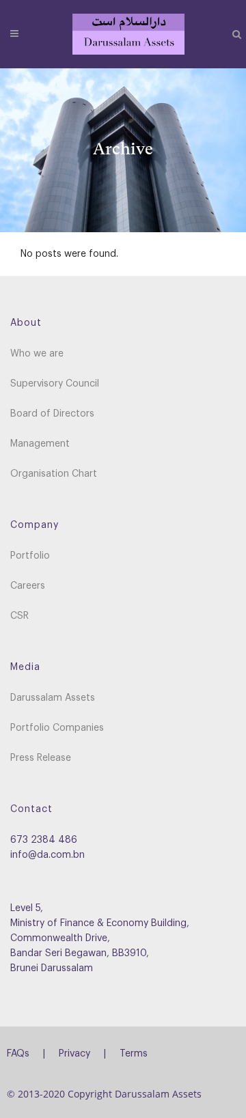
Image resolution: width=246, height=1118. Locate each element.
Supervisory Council (54, 384)
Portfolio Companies (57, 728)
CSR (19, 616)
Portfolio (30, 556)
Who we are (37, 354)
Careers (27, 586)
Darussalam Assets (52, 698)
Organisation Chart (53, 474)
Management (40, 444)
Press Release (40, 758)
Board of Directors (52, 414)
